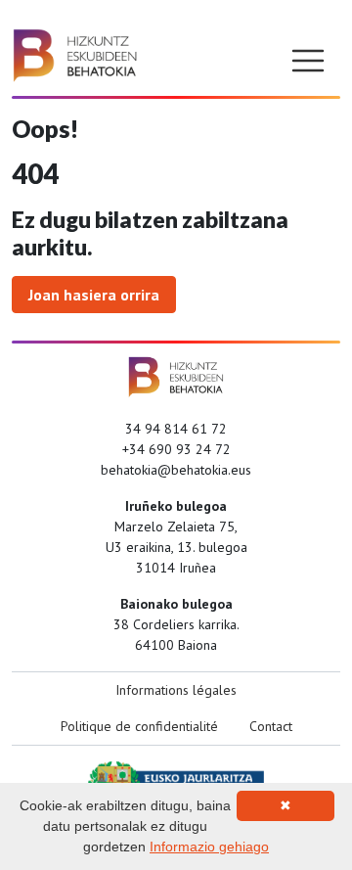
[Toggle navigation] (308, 60)
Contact (270, 726)
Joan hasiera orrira (93, 294)
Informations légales (176, 690)
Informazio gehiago (209, 846)
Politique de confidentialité (139, 726)
